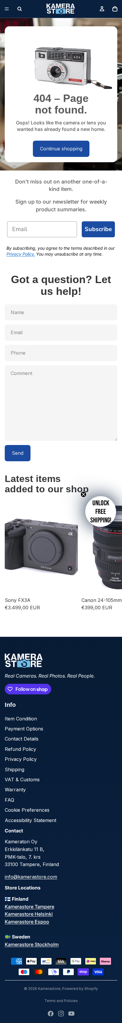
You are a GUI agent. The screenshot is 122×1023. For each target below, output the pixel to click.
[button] (100, 511)
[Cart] (114, 8)
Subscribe (98, 229)
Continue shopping (61, 149)
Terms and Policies (61, 1000)
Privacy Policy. (21, 253)
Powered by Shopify (80, 988)
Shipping (14, 769)
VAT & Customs (22, 779)
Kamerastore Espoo (27, 922)
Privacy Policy (21, 759)
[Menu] (7, 9)
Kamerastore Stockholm (32, 944)
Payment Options (24, 729)
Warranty (15, 790)
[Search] (19, 8)
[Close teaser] (83, 494)
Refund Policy (20, 749)
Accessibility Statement (30, 820)
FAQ (9, 800)
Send (17, 453)
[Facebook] (50, 1013)
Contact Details (21, 739)
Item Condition (21, 719)
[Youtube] (71, 1013)
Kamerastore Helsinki (29, 914)
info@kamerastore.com (31, 877)
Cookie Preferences (27, 810)
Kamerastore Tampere (29, 907)
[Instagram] (61, 1013)
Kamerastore (49, 988)
